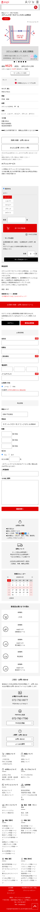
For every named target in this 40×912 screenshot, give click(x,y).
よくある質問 (20, 744)
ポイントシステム (8, 810)
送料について (25, 759)
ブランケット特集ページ (29, 864)
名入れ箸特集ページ (8, 851)
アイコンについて (32, 22)
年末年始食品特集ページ (29, 876)
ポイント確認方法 (8, 813)
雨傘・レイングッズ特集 (29, 830)
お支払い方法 (6, 775)
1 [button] (14, 61)
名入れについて (7, 790)
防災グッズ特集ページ (9, 835)
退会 (22, 799)
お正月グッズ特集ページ (29, 878)
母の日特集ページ (27, 826)
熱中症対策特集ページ (9, 864)
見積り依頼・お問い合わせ (20, 140)
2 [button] (16, 61)
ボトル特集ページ (8, 828)
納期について (25, 761)
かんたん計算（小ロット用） (20, 148)
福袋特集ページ (26, 873)
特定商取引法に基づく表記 (29, 887)
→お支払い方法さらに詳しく (15, 538)
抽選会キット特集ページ (10, 842)
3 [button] (18, 61)
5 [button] (23, 61)
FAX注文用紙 (33, 234)
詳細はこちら (7, 249)
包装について (6, 792)
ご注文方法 (5, 759)
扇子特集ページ (7, 866)
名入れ (6, 18)
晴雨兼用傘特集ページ (28, 828)
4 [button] (21, 61)
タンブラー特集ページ (9, 830)
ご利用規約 (11, 890)
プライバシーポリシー (29, 890)
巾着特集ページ (7, 826)
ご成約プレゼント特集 (9, 844)
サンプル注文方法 (27, 775)
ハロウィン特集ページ (28, 866)
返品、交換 (24, 813)
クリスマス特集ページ (28, 869)
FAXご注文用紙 (7, 761)
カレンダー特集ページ (28, 871)
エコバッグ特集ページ (9, 833)
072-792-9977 (20, 700)
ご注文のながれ (7, 764)
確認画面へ (20, 509)
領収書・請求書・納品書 (10, 777)
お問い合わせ (20, 739)
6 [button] (25, 61)
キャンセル (24, 815)
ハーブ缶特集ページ (8, 853)
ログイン (10, 323)
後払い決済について (8, 779)
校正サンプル (25, 777)
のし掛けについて (8, 795)
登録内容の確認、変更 (28, 792)
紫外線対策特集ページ (28, 833)
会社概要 (10, 887)
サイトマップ (10, 893)
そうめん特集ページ (8, 878)
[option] (20, 42)
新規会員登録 (29, 323)
